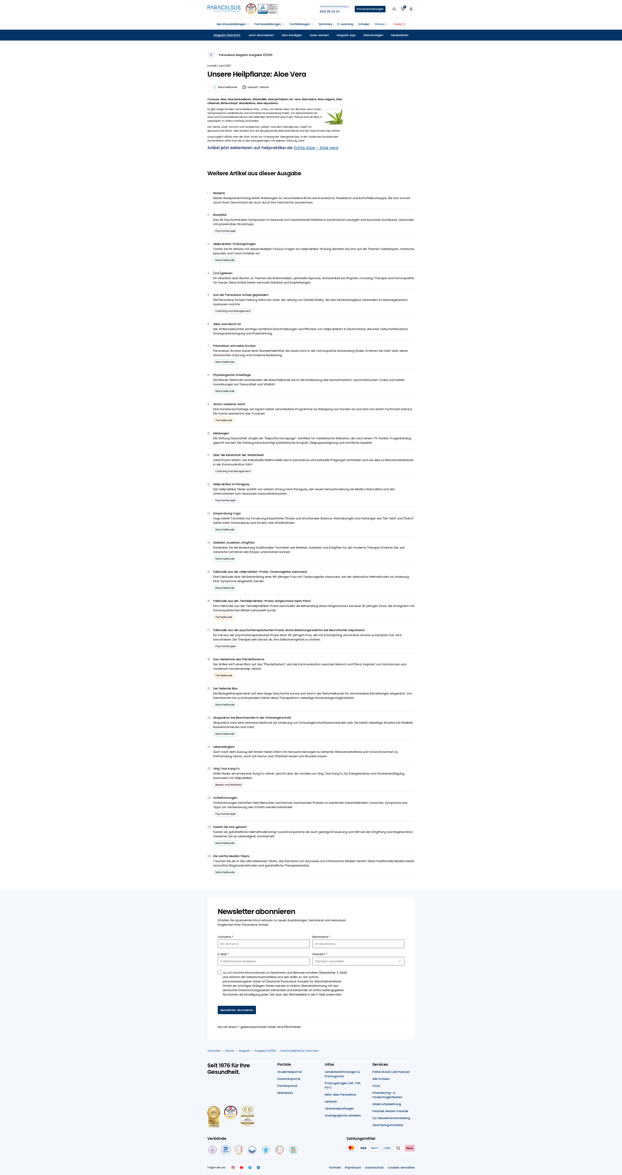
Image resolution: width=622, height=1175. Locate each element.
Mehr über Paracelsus (340, 1094)
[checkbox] (219, 972)
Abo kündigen (292, 35)
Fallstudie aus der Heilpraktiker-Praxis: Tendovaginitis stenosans (260, 572)
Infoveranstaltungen (370, 9)
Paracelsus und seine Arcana (234, 346)
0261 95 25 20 (330, 11)
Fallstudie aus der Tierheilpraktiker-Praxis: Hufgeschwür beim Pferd (262, 601)
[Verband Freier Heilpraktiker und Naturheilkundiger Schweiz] (293, 1150)
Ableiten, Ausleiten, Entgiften (234, 542)
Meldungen (221, 433)
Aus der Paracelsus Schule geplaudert (241, 295)
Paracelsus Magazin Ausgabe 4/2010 (245, 55)
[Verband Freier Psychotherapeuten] (212, 1150)
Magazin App (346, 35)
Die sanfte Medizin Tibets (231, 856)
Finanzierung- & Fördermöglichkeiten (387, 1095)
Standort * (319, 954)
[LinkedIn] (258, 1167)
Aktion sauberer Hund (229, 404)
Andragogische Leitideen (343, 1115)
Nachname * (321, 937)
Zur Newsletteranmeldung (391, 1118)
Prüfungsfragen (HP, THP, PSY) (343, 1085)
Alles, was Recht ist (227, 324)
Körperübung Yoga (227, 513)
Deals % (399, 24)
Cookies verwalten (401, 1167)
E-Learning (345, 24)
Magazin (244, 1051)
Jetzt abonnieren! (261, 35)
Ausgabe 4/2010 (265, 1051)
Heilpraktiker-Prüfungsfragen (234, 244)
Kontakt (335, 1167)
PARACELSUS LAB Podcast (391, 1072)
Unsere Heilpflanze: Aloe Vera (299, 1051)
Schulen (364, 24)
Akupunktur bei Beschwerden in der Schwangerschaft (252, 718)
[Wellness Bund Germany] (266, 1150)
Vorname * (225, 937)
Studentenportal (289, 1072)
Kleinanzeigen (373, 35)
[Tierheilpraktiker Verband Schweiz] (279, 1150)
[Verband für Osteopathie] (252, 1150)
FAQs (376, 1086)
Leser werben (319, 35)
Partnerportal (287, 1086)
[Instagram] (233, 1167)
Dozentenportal (288, 1079)
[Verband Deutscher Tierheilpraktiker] (239, 1150)
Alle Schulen (381, 1079)
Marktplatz (285, 1093)
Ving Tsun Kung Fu (226, 768)
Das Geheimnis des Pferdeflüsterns (238, 659)
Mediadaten (400, 35)
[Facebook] (249, 1167)
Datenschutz (374, 1167)
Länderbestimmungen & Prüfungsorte (342, 1074)
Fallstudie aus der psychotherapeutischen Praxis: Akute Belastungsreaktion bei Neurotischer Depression (289, 630)
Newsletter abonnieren (236, 1010)
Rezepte (219, 193)
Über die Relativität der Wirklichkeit (238, 455)
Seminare (325, 24)
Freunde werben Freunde (390, 1111)
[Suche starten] (394, 9)
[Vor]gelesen (222, 273)
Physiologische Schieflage (232, 375)
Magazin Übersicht (227, 35)
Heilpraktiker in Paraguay (231, 484)
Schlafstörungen (225, 798)
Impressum (353, 1167)
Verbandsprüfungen (339, 1108)
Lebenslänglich (224, 747)
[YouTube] (241, 1167)
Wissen (229, 1051)
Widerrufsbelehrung (386, 1104)
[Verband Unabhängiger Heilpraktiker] (226, 1150)
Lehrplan (331, 1101)
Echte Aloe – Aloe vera (316, 147)
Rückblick (220, 215)
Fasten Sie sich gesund (229, 827)
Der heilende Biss (225, 688)
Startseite (213, 1051)
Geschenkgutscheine (387, 1125)
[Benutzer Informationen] (411, 9)
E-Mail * (223, 954)
